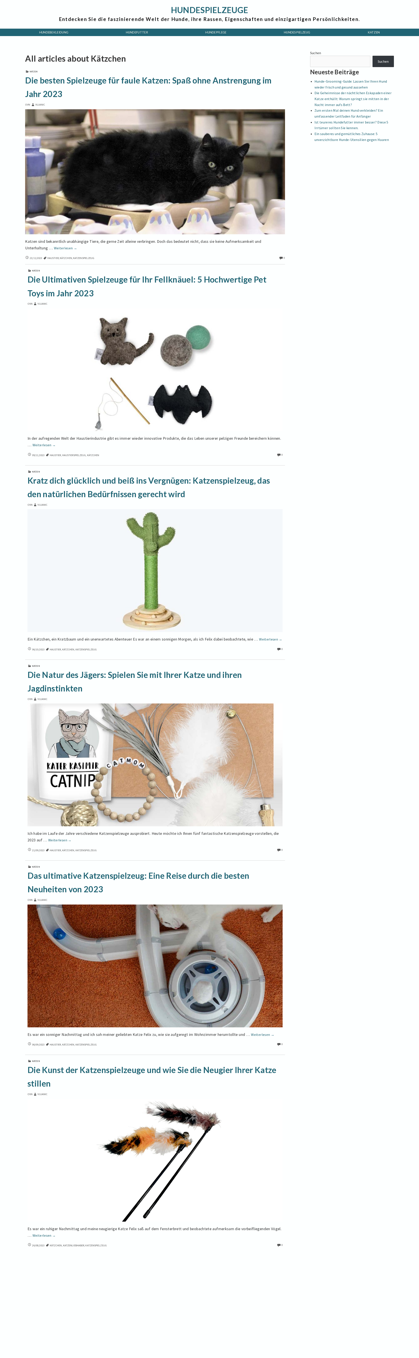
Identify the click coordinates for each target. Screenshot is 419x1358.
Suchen (315, 53)
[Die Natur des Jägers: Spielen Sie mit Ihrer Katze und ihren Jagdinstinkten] (155, 764)
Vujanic (40, 104)
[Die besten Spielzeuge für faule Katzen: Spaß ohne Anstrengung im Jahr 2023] (155, 171)
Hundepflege (216, 32)
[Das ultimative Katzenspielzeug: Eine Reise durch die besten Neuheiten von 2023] (155, 965)
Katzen (374, 32)
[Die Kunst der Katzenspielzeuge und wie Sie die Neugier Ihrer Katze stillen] (155, 1159)
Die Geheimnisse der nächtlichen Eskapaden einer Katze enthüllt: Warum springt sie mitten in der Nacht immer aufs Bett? (353, 99)
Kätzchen (66, 258)
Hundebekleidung (54, 32)
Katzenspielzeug (83, 258)
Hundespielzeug (297, 32)
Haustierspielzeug (74, 455)
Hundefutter (137, 32)
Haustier (53, 258)
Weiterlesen (65, 248)
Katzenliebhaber (73, 1245)
